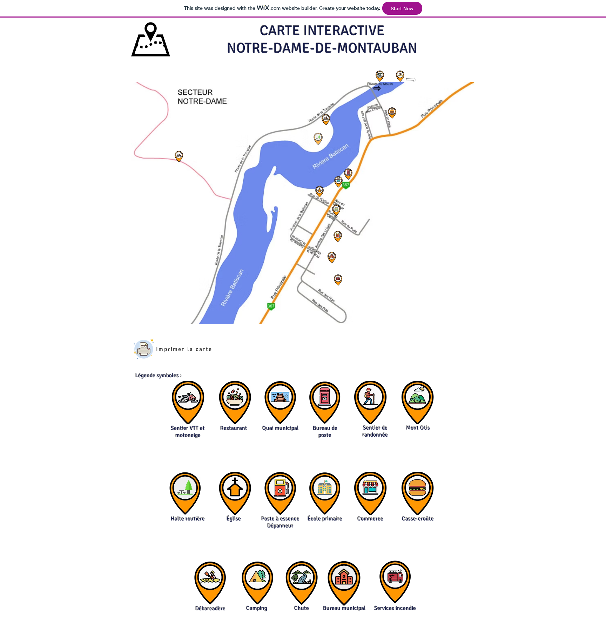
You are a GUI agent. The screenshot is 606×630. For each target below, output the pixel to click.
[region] (179, 157)
